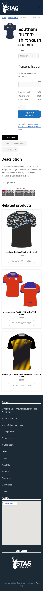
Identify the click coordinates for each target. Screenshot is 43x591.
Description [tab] (10, 137)
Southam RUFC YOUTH (29, 127)
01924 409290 (10, 418)
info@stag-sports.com (13, 425)
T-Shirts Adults (13, 18)
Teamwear (6, 478)
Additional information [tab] (15, 143)
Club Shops (7, 484)
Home (4, 18)
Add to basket (30, 114)
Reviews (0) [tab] (10, 149)
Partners (5, 471)
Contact (5, 491)
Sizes (22, 51)
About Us (6, 465)
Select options (21, 260)
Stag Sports (9, 431)
